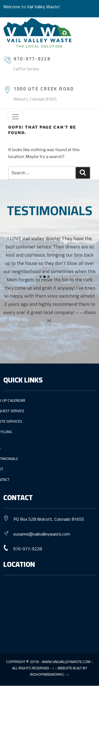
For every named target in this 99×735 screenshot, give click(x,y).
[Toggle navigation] (15, 116)
